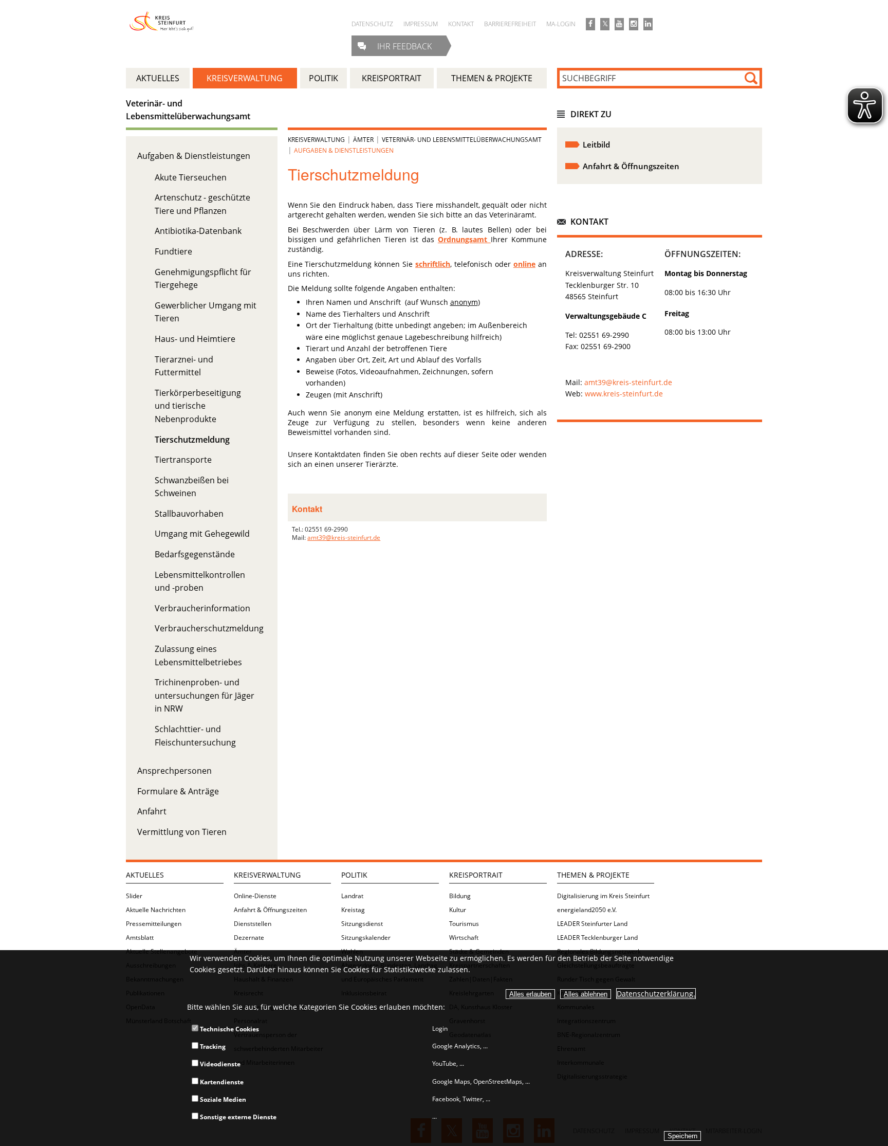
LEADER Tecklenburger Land (597, 937)
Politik (354, 875)
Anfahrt (151, 811)
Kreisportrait (476, 875)
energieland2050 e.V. (587, 909)
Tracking (212, 1046)
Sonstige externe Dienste (237, 1117)
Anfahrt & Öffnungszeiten (270, 909)
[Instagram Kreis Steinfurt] (633, 24)
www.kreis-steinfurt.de (624, 393)
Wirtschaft (463, 937)
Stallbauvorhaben (189, 513)
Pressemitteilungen (153, 923)
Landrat (352, 896)
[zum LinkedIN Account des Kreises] (648, 24)
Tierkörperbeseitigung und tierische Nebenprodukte (198, 406)
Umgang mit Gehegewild (202, 533)
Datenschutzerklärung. (656, 993)
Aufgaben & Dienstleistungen (193, 155)
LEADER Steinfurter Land (592, 923)
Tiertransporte (183, 459)
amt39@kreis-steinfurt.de (343, 537)
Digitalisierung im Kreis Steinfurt (603, 896)
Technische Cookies (228, 1029)
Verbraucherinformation (202, 608)
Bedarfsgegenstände (195, 554)
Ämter (363, 139)
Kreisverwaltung (316, 139)
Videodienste (219, 1064)
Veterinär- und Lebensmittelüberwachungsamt (462, 139)
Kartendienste (221, 1082)
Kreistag (353, 909)
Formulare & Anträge (178, 791)
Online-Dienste (255, 896)
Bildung (460, 896)
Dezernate (249, 937)
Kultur (457, 909)
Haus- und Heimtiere (195, 338)
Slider (134, 896)
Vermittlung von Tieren (182, 832)
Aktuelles (145, 875)
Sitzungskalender (366, 937)
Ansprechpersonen (174, 770)
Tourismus (464, 923)
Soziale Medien (222, 1099)
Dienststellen (252, 923)
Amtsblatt (140, 937)
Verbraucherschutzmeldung (209, 628)
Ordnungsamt (464, 239)
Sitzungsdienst (362, 923)
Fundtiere (173, 251)
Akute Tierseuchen (191, 177)
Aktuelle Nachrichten (156, 909)
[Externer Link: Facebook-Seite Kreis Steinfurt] (590, 24)
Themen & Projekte (593, 875)
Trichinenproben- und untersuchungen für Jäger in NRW (204, 695)
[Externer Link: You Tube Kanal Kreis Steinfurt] (619, 24)
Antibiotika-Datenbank (198, 231)
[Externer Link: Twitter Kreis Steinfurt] (604, 24)
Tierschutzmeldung (192, 439)
